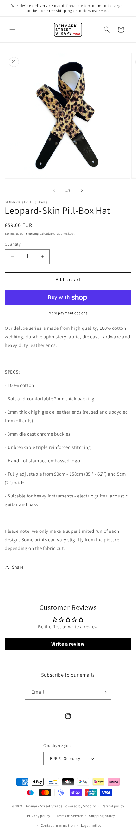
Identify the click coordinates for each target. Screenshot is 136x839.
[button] (13, 30)
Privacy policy (38, 816)
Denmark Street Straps (44, 806)
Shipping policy (102, 816)
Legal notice (91, 825)
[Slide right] (82, 190)
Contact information (58, 825)
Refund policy (113, 806)
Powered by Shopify (79, 806)
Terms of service (69, 816)
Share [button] (18, 567)
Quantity (13, 244)
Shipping (32, 234)
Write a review (67, 643)
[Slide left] (54, 190)
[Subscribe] (104, 692)
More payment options (68, 312)
